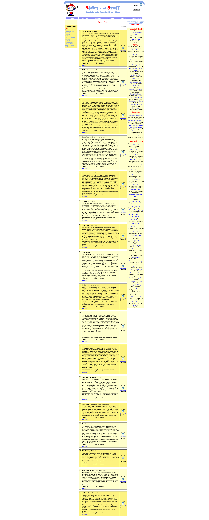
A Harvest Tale (135, 75)
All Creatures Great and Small (136, 69)
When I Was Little (135, 160)
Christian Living (69, 36)
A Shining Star (135, 145)
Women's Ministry (70, 45)
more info (84, 65)
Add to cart (123, 50)
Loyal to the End (136, 245)
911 (136, 288)
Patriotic (67, 40)
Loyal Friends (136, 254)
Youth (66, 46)
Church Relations (70, 37)
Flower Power (136, 50)
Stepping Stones (136, 227)
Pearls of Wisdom (136, 155)
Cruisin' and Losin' (135, 235)
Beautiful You (136, 175)
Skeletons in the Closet (136, 101)
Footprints (136, 240)
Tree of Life (135, 85)
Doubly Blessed (136, 220)
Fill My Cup (135, 223)
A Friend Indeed (136, 297)
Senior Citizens (69, 43)
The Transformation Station (136, 33)
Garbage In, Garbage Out (135, 120)
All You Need (136, 232)
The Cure (136, 55)
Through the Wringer (136, 104)
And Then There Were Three (135, 195)
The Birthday (136, 108)
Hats (135, 293)
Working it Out (135, 305)
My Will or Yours (136, 170)
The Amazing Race (135, 82)
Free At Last (135, 78)
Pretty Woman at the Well (135, 165)
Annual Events (69, 29)
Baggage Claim (135, 189)
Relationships (68, 42)
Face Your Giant (136, 257)
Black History (69, 33)
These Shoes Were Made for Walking (135, 215)
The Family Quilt (136, 201)
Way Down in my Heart (136, 278)
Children (67, 34)
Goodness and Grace (136, 273)
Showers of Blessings (135, 89)
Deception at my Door (135, 115)
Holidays (67, 39)
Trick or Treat (136, 131)
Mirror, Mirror (136, 302)
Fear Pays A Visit (136, 136)
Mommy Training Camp (136, 210)
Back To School (136, 39)
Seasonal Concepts (135, 60)
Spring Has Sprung (135, 94)
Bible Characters (69, 31)
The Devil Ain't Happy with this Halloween (136, 126)
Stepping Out (136, 65)
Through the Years (135, 150)
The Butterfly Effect (136, 97)
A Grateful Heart (136, 249)
